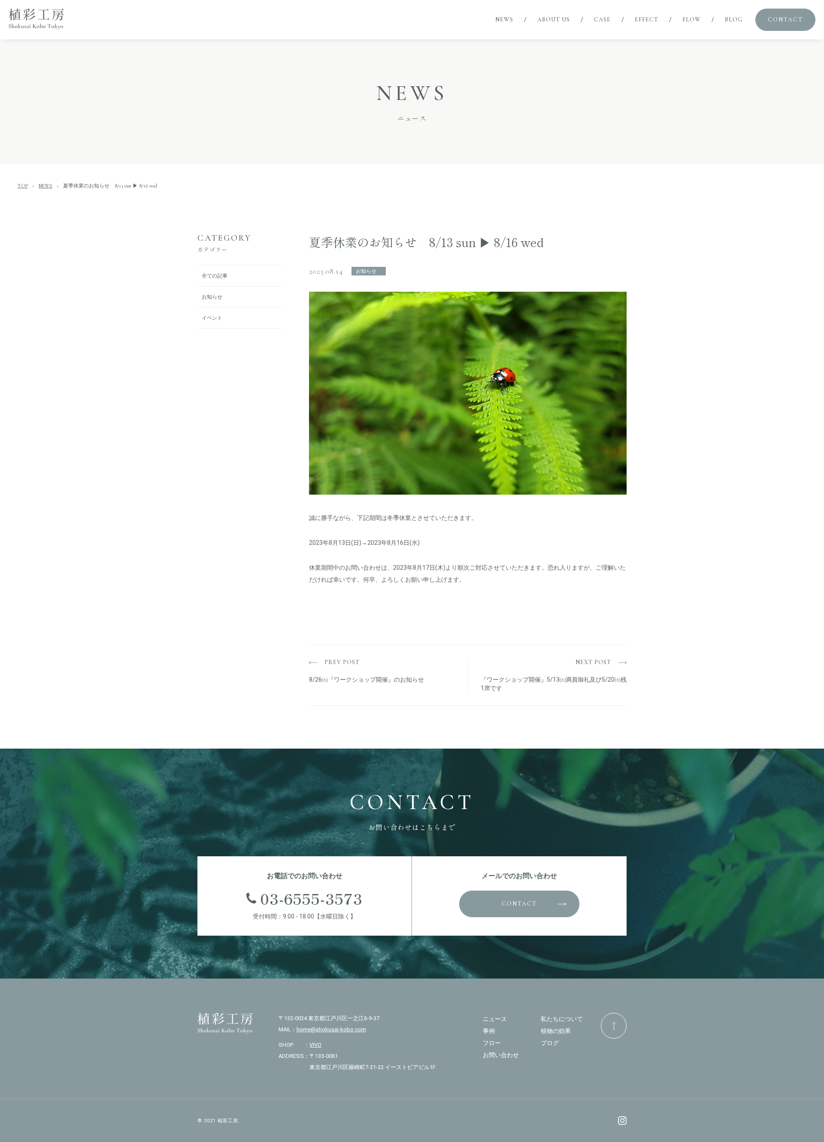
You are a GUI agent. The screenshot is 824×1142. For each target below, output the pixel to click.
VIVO (315, 1045)
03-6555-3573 (311, 898)
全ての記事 (214, 276)
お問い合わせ (501, 1054)
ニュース (495, 1018)
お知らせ (212, 297)
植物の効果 (556, 1030)
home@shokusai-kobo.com (331, 1029)
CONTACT (519, 903)
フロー (492, 1042)
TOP (22, 186)
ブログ (550, 1042)
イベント (212, 318)
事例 (489, 1030)
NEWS (45, 186)
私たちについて (562, 1018)
